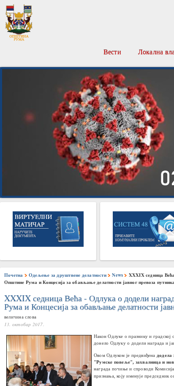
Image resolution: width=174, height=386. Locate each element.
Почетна (13, 275)
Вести (112, 51)
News (117, 275)
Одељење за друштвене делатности (67, 275)
